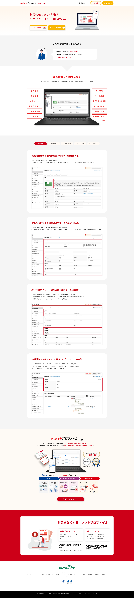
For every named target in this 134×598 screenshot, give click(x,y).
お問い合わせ (87, 593)
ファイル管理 (67, 143)
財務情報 (53, 143)
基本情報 (40, 143)
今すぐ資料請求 (37, 27)
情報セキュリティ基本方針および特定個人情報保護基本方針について (61, 593)
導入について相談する (55, 27)
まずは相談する (108, 3)
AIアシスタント (93, 143)
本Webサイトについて (79, 593)
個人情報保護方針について (41, 593)
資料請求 (96, 3)
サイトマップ (94, 593)
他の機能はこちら (83, 3)
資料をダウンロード (71, 499)
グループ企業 (80, 143)
